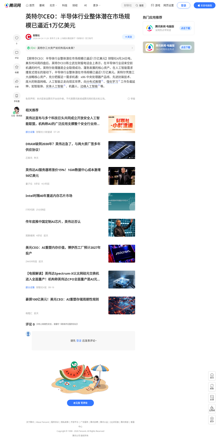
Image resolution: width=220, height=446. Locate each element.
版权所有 (84, 435)
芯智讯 (29, 158)
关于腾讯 (30, 422)
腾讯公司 (76, 435)
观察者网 (30, 235)
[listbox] (80, 211)
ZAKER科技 (31, 261)
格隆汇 (29, 313)
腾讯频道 (125, 422)
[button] (185, 28)
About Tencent (42, 422)
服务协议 (55, 422)
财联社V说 (41, 287)
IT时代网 (30, 210)
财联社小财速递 (44, 132)
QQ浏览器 (114, 422)
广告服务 (84, 422)
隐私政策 (65, 422)
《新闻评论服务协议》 (69, 324)
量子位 (29, 184)
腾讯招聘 (94, 422)
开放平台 (74, 422)
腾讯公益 (104, 422)
